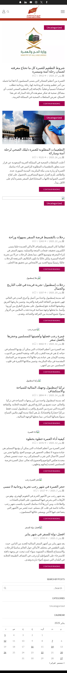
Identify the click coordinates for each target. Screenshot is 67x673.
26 (5, 652)
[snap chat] (20, 2)
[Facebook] (47, 2)
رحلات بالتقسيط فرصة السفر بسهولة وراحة (37, 237)
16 (32, 647)
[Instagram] (36, 2)
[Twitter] (41, 2)
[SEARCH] (5, 588)
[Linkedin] (25, 2)
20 (61, 652)
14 (52, 647)
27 (61, 658)
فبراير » (52, 663)
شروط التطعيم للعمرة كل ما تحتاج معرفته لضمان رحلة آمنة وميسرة (38, 69)
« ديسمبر (61, 663)
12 (5, 641)
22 (42, 652)
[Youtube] (31, 2)
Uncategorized (54, 27)
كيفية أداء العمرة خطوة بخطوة (45, 439)
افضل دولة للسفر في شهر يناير (45, 534)
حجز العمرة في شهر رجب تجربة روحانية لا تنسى (34, 486)
